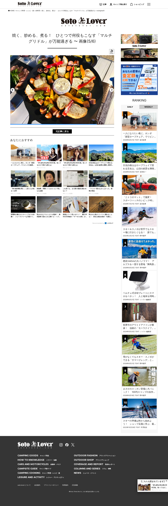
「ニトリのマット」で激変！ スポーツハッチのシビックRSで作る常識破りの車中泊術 (138, 200)
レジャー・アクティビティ (41, 477)
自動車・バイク (39, 464)
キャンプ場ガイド (34, 468)
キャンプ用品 (33, 455)
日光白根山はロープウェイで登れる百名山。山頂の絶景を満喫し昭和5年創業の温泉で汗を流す (139, 168)
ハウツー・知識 (37, 460)
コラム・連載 (92, 468)
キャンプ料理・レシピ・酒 (39, 473)
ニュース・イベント (85, 473)
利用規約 (65, 485)
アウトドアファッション (95, 455)
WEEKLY (148, 107)
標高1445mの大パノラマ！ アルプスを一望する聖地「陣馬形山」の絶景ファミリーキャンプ (138, 264)
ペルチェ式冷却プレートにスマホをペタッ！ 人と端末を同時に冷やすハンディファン (138, 296)
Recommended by (98, 223)
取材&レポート (94, 464)
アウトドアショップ (91, 460)
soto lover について (24, 485)
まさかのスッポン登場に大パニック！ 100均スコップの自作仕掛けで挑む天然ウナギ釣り (139, 392)
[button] (12, 90)
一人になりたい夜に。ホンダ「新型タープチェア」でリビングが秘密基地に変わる (138, 136)
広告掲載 (75, 485)
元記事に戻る (62, 131)
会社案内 (37, 485)
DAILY (130, 107)
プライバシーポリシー (51, 485)
